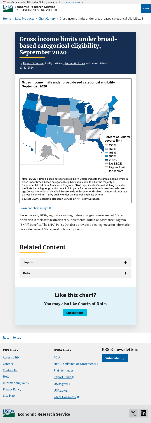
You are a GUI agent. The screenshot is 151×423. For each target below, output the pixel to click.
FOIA (57, 357)
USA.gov (59, 390)
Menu (146, 8)
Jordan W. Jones (75, 63)
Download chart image (34, 208)
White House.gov (65, 397)
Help (6, 376)
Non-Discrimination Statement (74, 364)
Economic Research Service (35, 7)
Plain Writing (62, 370)
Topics (28, 262)
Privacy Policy (12, 389)
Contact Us (10, 370)
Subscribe (112, 358)
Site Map (9, 396)
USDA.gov (60, 384)
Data (26, 273)
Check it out (74, 313)
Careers (8, 364)
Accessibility (11, 357)
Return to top (12, 337)
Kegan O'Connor (33, 63)
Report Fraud (63, 377)
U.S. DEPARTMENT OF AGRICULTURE (36, 10)
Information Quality (16, 383)
